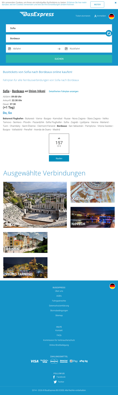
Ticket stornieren (83, 16)
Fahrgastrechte (59, 301)
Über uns (59, 291)
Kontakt (59, 330)
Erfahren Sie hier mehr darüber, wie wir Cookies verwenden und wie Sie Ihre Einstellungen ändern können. (44, 3)
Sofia (6, 91)
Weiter (97, 4)
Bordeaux (18, 91)
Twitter (60, 382)
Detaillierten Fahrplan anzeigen (63, 91)
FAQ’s (59, 335)
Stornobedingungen (59, 310)
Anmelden (101, 16)
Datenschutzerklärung (59, 305)
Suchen (59, 58)
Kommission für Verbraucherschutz (59, 340)
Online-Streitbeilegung (59, 345)
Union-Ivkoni (37, 91)
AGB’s (59, 296)
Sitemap (59, 315)
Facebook (60, 377)
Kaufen (59, 158)
